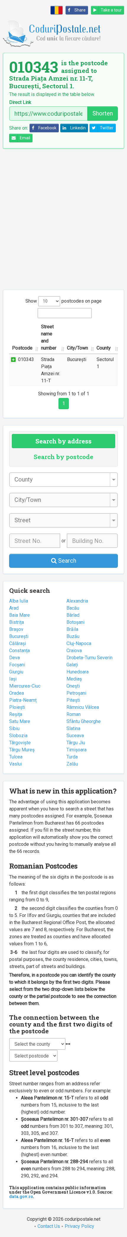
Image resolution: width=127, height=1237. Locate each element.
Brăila (72, 629)
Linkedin (78, 127)
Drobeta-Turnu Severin (89, 657)
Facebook (47, 127)
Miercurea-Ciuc (24, 686)
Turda (72, 757)
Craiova (74, 650)
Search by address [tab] (63, 441)
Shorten (102, 113)
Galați (72, 665)
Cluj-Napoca (78, 643)
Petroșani (76, 693)
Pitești (73, 700)
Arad (14, 608)
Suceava (75, 735)
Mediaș (74, 679)
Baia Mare (19, 615)
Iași (13, 679)
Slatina (73, 728)
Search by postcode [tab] (63, 457)
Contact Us (49, 1226)
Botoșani (75, 622)
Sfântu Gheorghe (83, 721)
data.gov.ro (21, 1196)
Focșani (17, 665)
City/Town (77, 348)
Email (25, 138)
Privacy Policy (79, 1226)
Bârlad (72, 615)
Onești (73, 686)
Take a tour (111, 10)
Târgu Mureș (22, 750)
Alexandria (77, 601)
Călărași (17, 643)
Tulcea (15, 757)
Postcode (22, 348)
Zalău (72, 764)
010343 (26, 359)
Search (66, 560)
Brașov (16, 629)
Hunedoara (77, 672)
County (104, 348)
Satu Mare (19, 721)
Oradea (16, 693)
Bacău (72, 608)
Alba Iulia (18, 601)
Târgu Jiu (75, 742)
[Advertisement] (63, 219)
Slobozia (18, 735)
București (18, 636)
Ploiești (17, 707)
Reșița (15, 714)
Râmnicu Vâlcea (82, 707)
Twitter (106, 127)
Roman (73, 714)
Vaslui (15, 764)
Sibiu (14, 728)
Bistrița (16, 622)
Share (80, 10)
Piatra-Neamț (23, 700)
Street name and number (48, 337)
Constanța (19, 650)
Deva (14, 657)
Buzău (72, 636)
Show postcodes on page (63, 301)
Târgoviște (20, 742)
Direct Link (20, 102)
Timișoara (76, 750)
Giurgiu (16, 672)
